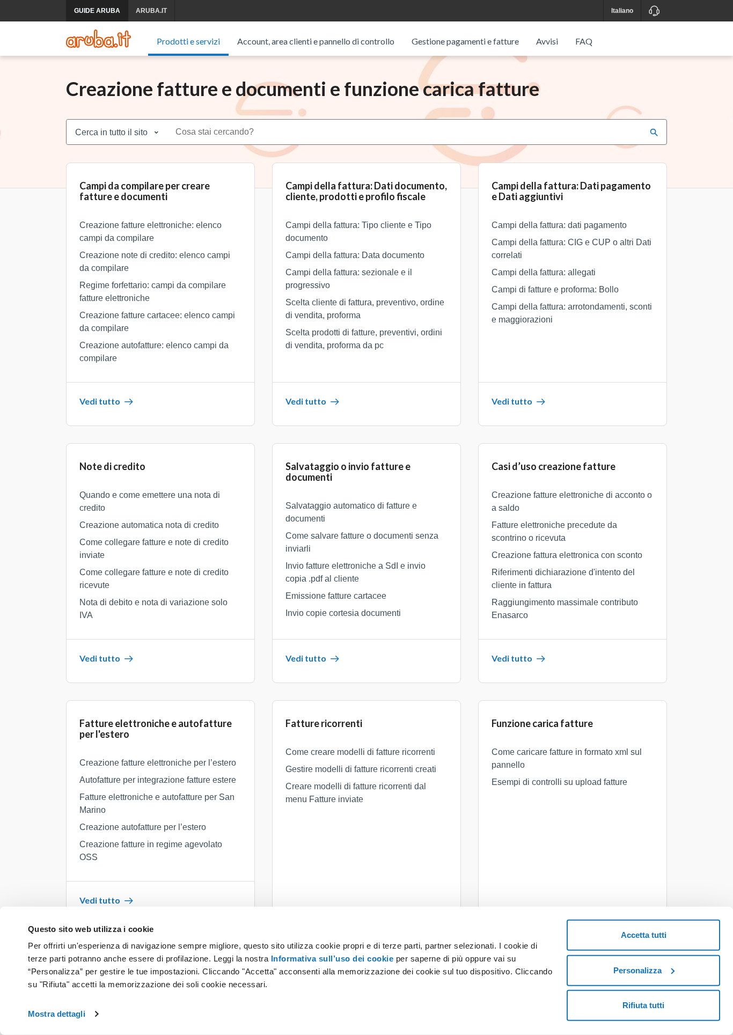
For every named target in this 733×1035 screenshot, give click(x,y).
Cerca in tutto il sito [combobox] (111, 132)
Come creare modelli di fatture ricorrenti (360, 752)
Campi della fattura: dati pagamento (559, 225)
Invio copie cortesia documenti (343, 613)
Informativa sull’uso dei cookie (330, 958)
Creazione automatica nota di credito (149, 525)
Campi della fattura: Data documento (354, 255)
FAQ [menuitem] (583, 41)
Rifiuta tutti (643, 1005)
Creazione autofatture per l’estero (142, 827)
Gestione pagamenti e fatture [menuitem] (465, 41)
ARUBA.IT (151, 10)
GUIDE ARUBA (97, 10)
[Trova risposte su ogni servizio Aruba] (98, 38)
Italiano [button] (622, 10)
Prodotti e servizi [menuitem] (188, 41)
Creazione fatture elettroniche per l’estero (157, 762)
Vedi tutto (99, 401)
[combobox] (405, 132)
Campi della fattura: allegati (544, 272)
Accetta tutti (643, 934)
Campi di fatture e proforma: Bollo (555, 289)
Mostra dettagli (56, 1013)
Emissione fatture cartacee (335, 595)
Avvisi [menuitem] (547, 41)
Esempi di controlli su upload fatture (559, 782)
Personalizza (637, 969)
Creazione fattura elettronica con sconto (567, 555)
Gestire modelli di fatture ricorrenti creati (360, 769)
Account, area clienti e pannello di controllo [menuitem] (315, 41)
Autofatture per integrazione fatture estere (157, 779)
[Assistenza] (654, 10)
